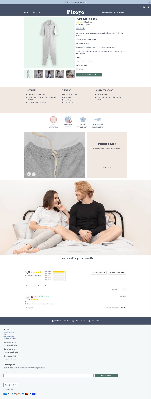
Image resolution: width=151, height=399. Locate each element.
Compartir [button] (30, 307)
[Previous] (29, 174)
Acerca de (120, 12)
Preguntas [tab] (41, 286)
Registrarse (106, 375)
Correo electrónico (9, 372)
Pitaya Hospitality (108, 12)
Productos (34, 12)
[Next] (34, 174)
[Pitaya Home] (75, 12)
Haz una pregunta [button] (100, 272)
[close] (149, 2)
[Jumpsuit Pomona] (49, 42)
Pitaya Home (10, 389)
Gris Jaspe (80, 69)
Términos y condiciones (9, 338)
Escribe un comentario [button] (118, 272)
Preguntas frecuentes (9, 332)
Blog (4, 334)
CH (78, 61)
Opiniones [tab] (29, 286)
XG (91, 61)
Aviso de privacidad (8, 336)
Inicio (26, 12)
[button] (122, 307)
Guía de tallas (80, 28)
